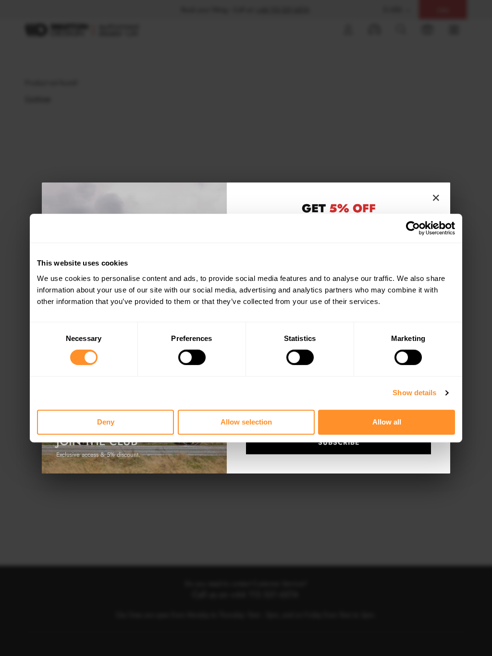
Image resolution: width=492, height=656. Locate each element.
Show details (414, 393)
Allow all (386, 422)
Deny (105, 422)
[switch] (192, 357)
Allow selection (246, 422)
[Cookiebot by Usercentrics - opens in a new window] (413, 228)
